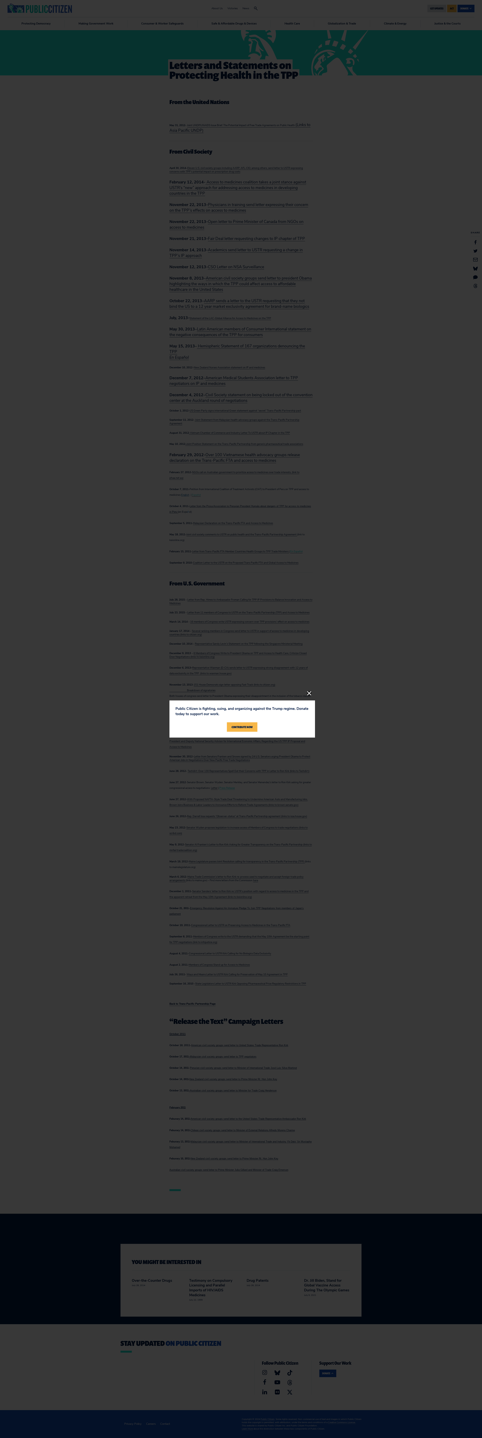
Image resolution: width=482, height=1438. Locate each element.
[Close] (309, 693)
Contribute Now (242, 727)
